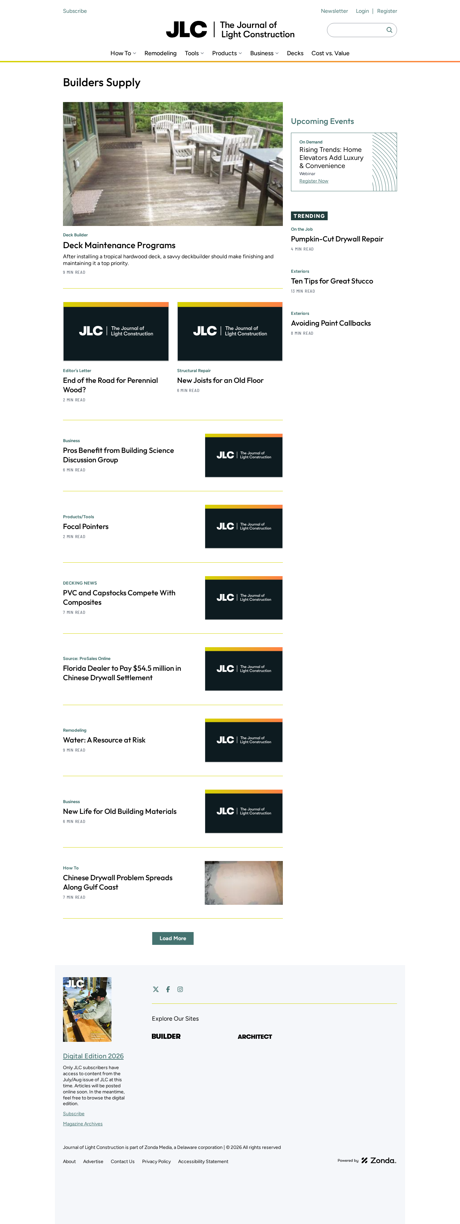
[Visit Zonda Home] (367, 1160)
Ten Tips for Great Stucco (332, 281)
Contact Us (123, 1161)
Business (261, 53)
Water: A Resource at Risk (104, 740)
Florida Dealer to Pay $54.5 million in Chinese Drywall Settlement (122, 672)
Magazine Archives (83, 1124)
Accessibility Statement (203, 1161)
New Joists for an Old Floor (220, 380)
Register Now (313, 181)
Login (362, 11)
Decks (295, 53)
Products (224, 53)
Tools (192, 53)
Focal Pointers (85, 526)
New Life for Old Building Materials (119, 811)
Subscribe (75, 11)
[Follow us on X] (156, 989)
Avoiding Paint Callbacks (331, 323)
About (69, 1161)
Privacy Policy (156, 1161)
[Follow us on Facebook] (168, 989)
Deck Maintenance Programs (119, 245)
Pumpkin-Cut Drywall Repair (337, 238)
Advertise (93, 1161)
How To (120, 53)
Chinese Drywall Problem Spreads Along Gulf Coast (117, 882)
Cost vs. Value (330, 53)
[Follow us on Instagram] (180, 989)
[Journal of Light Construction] (230, 30)
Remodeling (160, 53)
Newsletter (334, 11)
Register (387, 11)
